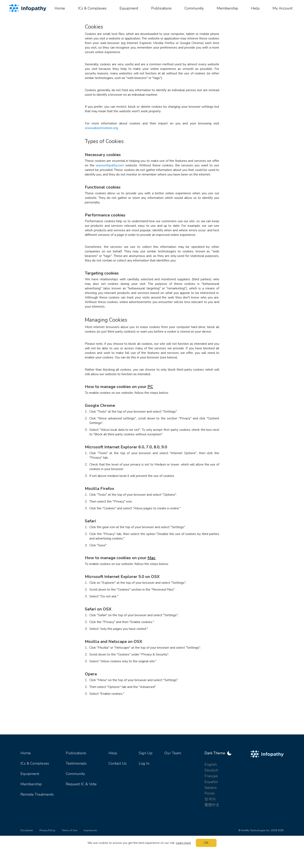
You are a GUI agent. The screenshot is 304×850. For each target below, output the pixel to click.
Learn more (183, 843)
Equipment (29, 773)
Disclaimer (26, 830)
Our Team (172, 753)
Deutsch (211, 770)
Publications (76, 753)
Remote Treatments (37, 794)
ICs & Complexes (34, 763)
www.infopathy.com (110, 165)
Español (211, 781)
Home (25, 753)
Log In (144, 763)
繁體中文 (212, 804)
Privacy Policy (47, 830)
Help (113, 753)
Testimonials (76, 763)
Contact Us (118, 763)
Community (75, 773)
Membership (31, 784)
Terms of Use (69, 830)
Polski (210, 793)
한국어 (210, 799)
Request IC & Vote (81, 784)
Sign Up (145, 753)
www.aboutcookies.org (101, 128)
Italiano (211, 787)
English (211, 764)
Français (211, 776)
